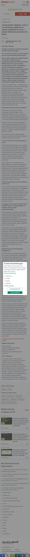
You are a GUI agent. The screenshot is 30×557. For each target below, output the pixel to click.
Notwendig (8, 276)
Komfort (8, 278)
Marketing (8, 283)
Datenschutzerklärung (10, 273)
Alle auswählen (15, 292)
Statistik (8, 281)
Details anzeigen (9, 285)
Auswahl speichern (15, 289)
